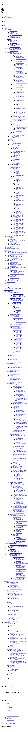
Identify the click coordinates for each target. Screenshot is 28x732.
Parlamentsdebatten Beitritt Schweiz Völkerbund (20, 573)
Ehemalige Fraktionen (18, 295)
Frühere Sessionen (14, 275)
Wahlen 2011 (19, 335)
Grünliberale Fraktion (15, 244)
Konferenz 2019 (16, 155)
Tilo (10, 376)
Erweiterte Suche (14, 51)
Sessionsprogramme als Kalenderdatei (18, 272)
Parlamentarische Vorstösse (20, 504)
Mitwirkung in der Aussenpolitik (17, 405)
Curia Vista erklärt (14, 263)
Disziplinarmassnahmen (21, 525)
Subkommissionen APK (21, 73)
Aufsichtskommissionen (15, 97)
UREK (14, 65)
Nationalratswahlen (17, 330)
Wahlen (8, 283)
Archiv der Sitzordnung (18, 294)
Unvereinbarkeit (19, 542)
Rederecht (18, 530)
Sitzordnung (12, 36)
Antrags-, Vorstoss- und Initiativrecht (21, 521)
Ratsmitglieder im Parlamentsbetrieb (17, 517)
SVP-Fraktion (13, 238)
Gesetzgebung (19, 412)
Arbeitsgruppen (19, 104)
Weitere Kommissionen (15, 121)
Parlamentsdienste (11, 363)
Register (8, 674)
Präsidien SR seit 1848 (18, 300)
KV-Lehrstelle (13, 611)
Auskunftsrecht (16, 159)
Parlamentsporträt (11, 383)
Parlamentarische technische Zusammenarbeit (13, 664)
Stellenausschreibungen (21, 127)
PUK (14, 115)
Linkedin (4, 723)
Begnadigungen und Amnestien (20, 403)
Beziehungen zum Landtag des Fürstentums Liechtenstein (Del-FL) (18, 661)
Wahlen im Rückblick (15, 326)
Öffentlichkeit (19, 491)
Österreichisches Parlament (19, 232)
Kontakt (5, 16)
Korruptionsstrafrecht (21, 539)
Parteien (11, 246)
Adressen (9, 247)
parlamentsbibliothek (11, 597)
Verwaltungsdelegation (15, 164)
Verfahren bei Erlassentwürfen (20, 470)
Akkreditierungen (14, 591)
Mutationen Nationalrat (15, 37)
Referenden (18, 493)
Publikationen (19, 125)
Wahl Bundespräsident (18, 339)
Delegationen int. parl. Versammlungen (15, 168)
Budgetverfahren (19, 390)
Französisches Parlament (18, 220)
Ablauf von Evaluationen (18, 135)
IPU (13, 191)
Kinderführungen (14, 586)
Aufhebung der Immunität (19, 499)
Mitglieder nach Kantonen (16, 35)
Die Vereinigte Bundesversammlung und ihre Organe (20, 454)
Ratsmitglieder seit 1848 (15, 49)
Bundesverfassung (20, 411)
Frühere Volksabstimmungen (16, 594)
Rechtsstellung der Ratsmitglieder (17, 535)
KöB (14, 304)
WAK (14, 79)
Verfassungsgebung (20, 414)
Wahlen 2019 (19, 338)
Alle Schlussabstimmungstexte (17, 274)
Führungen (12, 583)
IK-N (14, 129)
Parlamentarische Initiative (20, 479)
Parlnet (5, 15)
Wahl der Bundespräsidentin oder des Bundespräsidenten (21, 421)
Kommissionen (10, 52)
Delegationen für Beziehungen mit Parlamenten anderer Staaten (18, 214)
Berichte (17, 107)
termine (17, 201)
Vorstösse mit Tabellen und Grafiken (18, 267)
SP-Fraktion (12, 239)
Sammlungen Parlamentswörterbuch (18, 546)
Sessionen (9, 268)
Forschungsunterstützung (15, 598)
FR (4, 21)
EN (4, 25)
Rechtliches (9, 710)
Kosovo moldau (13, 670)
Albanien (12, 666)
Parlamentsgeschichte (12, 380)
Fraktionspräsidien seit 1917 (19, 296)
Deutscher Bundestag (18, 216)
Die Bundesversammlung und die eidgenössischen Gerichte (20, 507)
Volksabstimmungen (11, 593)
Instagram (18, 723)
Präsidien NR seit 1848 (18, 299)
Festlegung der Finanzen (18, 388)
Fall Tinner (15, 148)
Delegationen (10, 139)
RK (13, 55)
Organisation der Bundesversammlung (14, 433)
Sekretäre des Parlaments (15, 370)
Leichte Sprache (7, 17)
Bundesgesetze (19, 410)
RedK (14, 132)
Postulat (17, 481)
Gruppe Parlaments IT (18, 165)
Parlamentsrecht (13, 555)
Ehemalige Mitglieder (15, 314)
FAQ (11, 673)
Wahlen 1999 (19, 331)
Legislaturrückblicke (14, 315)
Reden (8, 615)
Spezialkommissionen (15, 136)
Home (5, 685)
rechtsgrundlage (19, 212)
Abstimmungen (10, 251)
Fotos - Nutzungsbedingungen (17, 606)
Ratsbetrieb (6, 250)
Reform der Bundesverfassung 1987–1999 (20, 560)
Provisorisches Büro (20, 444)
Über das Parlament (8, 290)
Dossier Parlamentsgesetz (18, 579)
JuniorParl (9, 718)
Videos (17, 189)
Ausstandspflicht (19, 523)
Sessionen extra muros (18, 318)
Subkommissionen (20, 100)
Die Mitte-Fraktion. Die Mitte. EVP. (18, 240)
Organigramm (13, 368)
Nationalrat (9, 29)
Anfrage (17, 473)
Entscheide (18, 310)
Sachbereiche (19, 105)
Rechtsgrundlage (19, 204)
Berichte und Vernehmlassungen (20, 57)
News (8, 599)
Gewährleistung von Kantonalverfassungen (18, 401)
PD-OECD (12, 646)
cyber (14, 160)
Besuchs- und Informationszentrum (15, 619)
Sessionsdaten (13, 276)
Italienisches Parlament (18, 224)
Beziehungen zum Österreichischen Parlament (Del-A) (18, 653)
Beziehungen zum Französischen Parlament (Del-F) (17, 656)
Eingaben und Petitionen (21, 489)
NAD (14, 306)
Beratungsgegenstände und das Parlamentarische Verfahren (17, 465)
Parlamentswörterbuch (12, 543)
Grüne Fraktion (13, 243)
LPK (14, 137)
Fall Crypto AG (16, 145)
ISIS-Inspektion (16, 152)
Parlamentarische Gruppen (16, 553)
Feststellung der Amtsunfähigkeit (19, 501)
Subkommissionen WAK (21, 83)
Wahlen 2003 (19, 332)
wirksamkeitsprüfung (17, 387)
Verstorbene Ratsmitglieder (16, 324)
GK (13, 124)
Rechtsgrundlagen (20, 175)
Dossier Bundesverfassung (19, 557)
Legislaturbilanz (13, 359)
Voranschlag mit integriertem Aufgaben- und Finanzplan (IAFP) (21, 398)
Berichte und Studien (14, 551)
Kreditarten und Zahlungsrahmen (19, 393)
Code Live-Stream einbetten (13, 621)
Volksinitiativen (19, 494)
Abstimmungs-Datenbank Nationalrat (18, 252)
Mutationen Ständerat (15, 47)
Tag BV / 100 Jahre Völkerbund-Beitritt (20, 576)
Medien (8, 590)
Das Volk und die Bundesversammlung (17, 487)
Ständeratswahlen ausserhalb (20, 350)
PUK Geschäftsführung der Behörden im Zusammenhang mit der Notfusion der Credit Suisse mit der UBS (20, 118)
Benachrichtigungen (11, 603)
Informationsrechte (20, 526)
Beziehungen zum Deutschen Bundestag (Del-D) (16, 651)
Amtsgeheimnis (19, 519)
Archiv (8, 291)
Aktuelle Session (13, 270)
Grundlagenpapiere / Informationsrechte (20, 109)
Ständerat (9, 39)
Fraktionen (9, 236)
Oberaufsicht (16, 407)
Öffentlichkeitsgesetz (11, 614)
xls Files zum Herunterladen (16, 254)
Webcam (12, 607)
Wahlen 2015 (19, 336)
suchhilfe (9, 602)
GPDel (11, 144)
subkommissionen (20, 103)
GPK (14, 101)
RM (4, 24)
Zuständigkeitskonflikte (18, 386)
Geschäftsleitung (13, 366)
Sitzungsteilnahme (20, 529)
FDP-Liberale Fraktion (15, 242)
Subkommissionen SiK (21, 92)
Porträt (17, 171)
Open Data (12, 360)
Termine (17, 172)
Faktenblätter (13, 550)
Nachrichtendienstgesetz (18, 157)
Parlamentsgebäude (11, 371)
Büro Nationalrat (13, 31)
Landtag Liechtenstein (18, 228)
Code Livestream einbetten (19, 362)
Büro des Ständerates (20, 448)
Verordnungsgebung (20, 416)
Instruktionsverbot (20, 538)
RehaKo (15, 308)
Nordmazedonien (14, 669)
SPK (14, 93)
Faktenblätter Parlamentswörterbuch (18, 545)
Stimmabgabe (19, 533)
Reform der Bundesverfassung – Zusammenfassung (20, 566)
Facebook (8, 723)
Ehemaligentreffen (17, 302)
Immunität (18, 537)
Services (6, 581)
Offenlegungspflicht (20, 541)
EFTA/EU (15, 176)
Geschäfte (12, 356)
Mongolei (12, 667)
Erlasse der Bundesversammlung (17, 468)
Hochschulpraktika (14, 610)
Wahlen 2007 (19, 334)
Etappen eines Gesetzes (18, 578)
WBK (14, 84)
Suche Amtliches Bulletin (13, 280)
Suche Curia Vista (11, 282)
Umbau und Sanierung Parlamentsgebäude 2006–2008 (17, 378)
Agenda (8, 706)
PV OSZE (15, 207)
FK (13, 99)
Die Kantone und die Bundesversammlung (17, 509)
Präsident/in (12, 32)
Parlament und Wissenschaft (16, 382)
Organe (5, 28)
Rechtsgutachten (16, 153)
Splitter (11, 375)
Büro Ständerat (13, 40)
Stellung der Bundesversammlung (17, 485)
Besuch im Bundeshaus (12, 582)
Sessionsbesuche (13, 585)
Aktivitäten (18, 173)
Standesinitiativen (20, 513)
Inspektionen (16, 161)
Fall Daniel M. (16, 147)
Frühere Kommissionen (15, 303)
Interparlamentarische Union (16, 634)
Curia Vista (9, 260)
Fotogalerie (9, 707)
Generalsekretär (13, 364)
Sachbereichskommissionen (16, 53)
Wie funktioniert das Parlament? (14, 554)
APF (14, 169)
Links (17, 111)
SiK (13, 88)
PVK (11, 133)
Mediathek (9, 605)
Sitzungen (12, 358)
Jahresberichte (16, 163)
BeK (14, 123)
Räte (11, 355)
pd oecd (14, 203)
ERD (14, 183)
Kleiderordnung (19, 527)
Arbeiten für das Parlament (16, 367)
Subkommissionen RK (21, 59)
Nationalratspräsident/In (21, 443)
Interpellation (19, 475)
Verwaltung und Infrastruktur (16, 482)
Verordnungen (19, 415)
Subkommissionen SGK (21, 64)
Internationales (7, 622)
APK (14, 69)
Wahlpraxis (15, 352)
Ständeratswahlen (17, 340)
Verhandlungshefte (14, 595)
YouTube (13, 723)
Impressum (9, 708)
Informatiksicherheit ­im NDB (19, 151)
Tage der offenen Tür (15, 587)
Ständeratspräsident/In (21, 451)
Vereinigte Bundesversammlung (14, 48)
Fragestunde (18, 474)
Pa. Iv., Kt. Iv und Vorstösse (19, 471)
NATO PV (15, 196)
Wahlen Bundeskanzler (18, 327)
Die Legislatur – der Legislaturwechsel (16, 288)
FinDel (11, 140)
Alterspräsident (19, 438)
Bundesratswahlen (17, 328)
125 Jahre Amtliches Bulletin (16, 259)
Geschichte (15, 258)
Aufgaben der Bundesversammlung (18, 384)
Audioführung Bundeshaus (16, 589)
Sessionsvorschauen (14, 278)
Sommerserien (10, 618)
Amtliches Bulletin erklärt (16, 256)
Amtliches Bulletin (11, 255)
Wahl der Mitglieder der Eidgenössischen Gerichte (21, 427)
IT (4, 22)
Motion (17, 477)
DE (4, 20)
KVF (14, 75)
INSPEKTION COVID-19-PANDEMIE (21, 113)
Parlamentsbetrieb (14, 460)
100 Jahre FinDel (17, 143)
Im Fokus (9, 601)
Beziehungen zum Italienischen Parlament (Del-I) (17, 659)
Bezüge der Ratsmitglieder (13, 248)
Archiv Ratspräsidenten (15, 298)
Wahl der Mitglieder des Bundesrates (21, 424)
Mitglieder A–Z (13, 33)
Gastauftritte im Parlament (16, 617)
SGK (14, 60)
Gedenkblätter (16, 316)
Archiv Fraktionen (14, 292)
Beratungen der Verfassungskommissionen (22, 563)
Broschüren (12, 549)
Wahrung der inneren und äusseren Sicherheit (19, 431)
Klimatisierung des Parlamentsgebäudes (14, 373)
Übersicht (12, 279)
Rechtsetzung (16, 408)
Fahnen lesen (13, 266)
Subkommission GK (20, 128)
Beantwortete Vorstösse (15, 264)
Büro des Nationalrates (21, 439)
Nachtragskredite (20, 395)
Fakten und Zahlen (11, 354)
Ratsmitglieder (13, 514)
